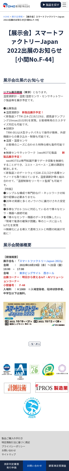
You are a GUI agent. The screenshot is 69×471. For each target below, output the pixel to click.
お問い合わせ (9, 450)
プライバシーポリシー (13, 446)
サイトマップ (9, 454)
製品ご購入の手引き (12, 438)
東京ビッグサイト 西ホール (36, 273)
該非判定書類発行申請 (11, 465)
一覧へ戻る (34, 344)
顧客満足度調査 (57, 465)
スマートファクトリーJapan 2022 (40, 261)
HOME (6, 16)
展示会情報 (17, 16)
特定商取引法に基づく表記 (16, 442)
